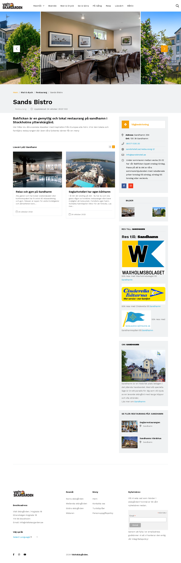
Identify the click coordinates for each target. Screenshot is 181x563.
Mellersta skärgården (76, 503)
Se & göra (83, 6)
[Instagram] (130, 185)
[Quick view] (53, 184)
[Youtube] (25, 554)
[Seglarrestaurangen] (130, 426)
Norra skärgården (74, 499)
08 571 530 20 (133, 143)
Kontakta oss (98, 503)
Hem (15, 92)
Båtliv (130, 6)
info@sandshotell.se (136, 154)
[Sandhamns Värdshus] (130, 442)
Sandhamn (127, 279)
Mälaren (70, 513)
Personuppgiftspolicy (102, 513)
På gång (97, 6)
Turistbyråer (98, 508)
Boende (52, 6)
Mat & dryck (67, 6)
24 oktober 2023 (25, 212)
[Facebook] (124, 185)
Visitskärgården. (80, 554)
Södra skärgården (75, 508)
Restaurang (41, 92)
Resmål (37, 6)
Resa (108, 6)
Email (132, 516)
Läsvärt (119, 6)
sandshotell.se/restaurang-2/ (140, 149)
